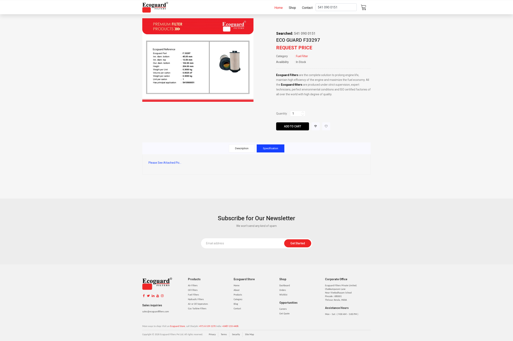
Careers (283, 309)
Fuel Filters (193, 295)
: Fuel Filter (292, 56)
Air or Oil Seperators (198, 304)
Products (238, 295)
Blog (236, 304)
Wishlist (283, 295)
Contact (307, 8)
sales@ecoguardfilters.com (155, 312)
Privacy (212, 334)
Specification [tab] (270, 148)
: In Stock (291, 62)
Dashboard (284, 285)
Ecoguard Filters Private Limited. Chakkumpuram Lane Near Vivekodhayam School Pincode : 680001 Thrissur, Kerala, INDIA (341, 292)
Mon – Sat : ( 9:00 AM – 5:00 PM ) (341, 314)
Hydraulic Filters (196, 299)
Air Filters (193, 285)
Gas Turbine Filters (197, 309)
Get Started (297, 243)
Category (238, 299)
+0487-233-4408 (230, 326)
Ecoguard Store (177, 326)
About (236, 290)
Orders (282, 290)
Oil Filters (193, 290)
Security (236, 334)
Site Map (249, 334)
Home (278, 8)
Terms (224, 334)
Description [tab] (241, 148)
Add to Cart (292, 126)
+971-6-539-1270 (207, 326)
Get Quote (284, 314)
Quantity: (282, 113)
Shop (292, 8)
